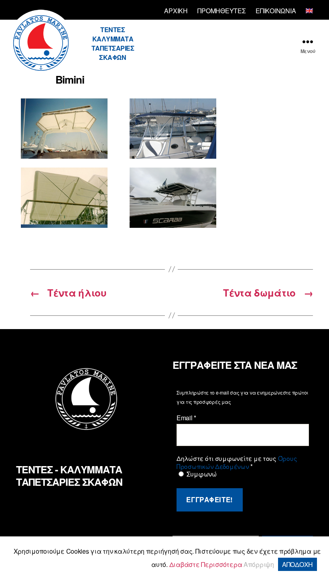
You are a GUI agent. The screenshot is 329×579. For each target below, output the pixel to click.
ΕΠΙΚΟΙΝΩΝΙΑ (276, 10)
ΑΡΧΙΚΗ (175, 10)
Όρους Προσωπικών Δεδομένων (237, 462)
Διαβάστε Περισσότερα (205, 564)
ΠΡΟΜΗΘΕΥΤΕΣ (221, 10)
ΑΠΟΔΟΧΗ (297, 564)
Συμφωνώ (201, 474)
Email (186, 418)
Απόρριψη (259, 564)
